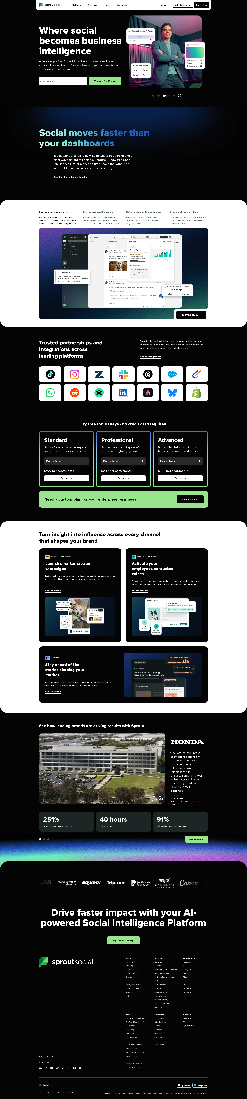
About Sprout (159, 1018)
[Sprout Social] (51, 5)
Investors (157, 1033)
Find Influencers (131, 1048)
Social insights (159, 988)
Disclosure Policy (149, 1093)
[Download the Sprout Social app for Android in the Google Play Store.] (200, 1085)
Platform (76, 5)
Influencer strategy (161, 1000)
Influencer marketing (133, 981)
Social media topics (133, 1067)
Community (130, 1033)
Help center (187, 1018)
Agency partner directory (135, 1052)
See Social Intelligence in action (71, 177)
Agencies (157, 966)
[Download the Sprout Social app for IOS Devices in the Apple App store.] (183, 1085)
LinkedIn (186, 973)
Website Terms (134, 1093)
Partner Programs (132, 1056)
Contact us (44, 1062)
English (45, 1085)
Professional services (162, 973)
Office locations (160, 1022)
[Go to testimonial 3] (48, 839)
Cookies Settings (165, 1093)
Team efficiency (160, 996)
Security (157, 1041)
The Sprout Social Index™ (135, 1022)
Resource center (132, 1037)
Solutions (92, 5)
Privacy (108, 1093)
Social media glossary (134, 1045)
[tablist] (123, 218)
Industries (158, 1007)
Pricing (108, 5)
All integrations (188, 992)
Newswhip (129, 992)
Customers (158, 1030)
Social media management (164, 977)
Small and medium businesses (165, 970)
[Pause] (154, 798)
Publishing (129, 966)
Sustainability (159, 1037)
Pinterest (186, 981)
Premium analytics (132, 973)
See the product (53, 591)
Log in (164, 5)
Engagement (130, 962)
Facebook (187, 962)
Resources (122, 5)
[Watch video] (160, 798)
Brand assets (130, 1060)
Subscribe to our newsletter (136, 1018)
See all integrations (150, 357)
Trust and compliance (162, 1003)
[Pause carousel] (179, 95)
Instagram (187, 970)
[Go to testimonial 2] (44, 839)
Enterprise (158, 962)
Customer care (159, 981)
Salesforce (187, 988)
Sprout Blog (130, 1030)
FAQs (185, 1022)
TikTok (185, 985)
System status (188, 1026)
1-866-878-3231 (46, 1057)
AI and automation (132, 988)
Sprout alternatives (132, 1041)
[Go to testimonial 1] (40, 839)
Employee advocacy (133, 985)
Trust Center (159, 1045)
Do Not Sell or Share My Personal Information (191, 1093)
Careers (157, 1026)
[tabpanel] (123, 273)
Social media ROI (132, 1026)
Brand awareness (160, 992)
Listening (129, 977)
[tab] (58, 218)
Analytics (129, 970)
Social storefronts (160, 985)
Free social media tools (134, 1064)
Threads (186, 977)
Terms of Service (120, 1093)
